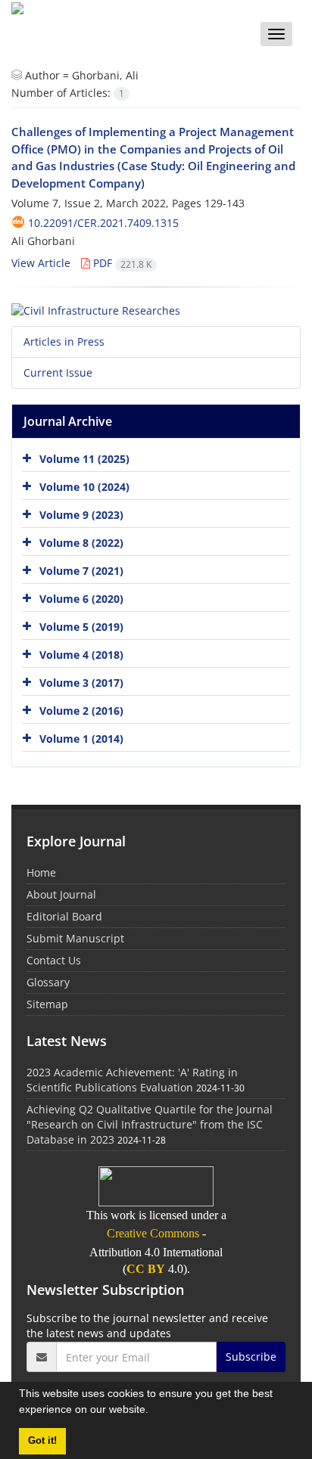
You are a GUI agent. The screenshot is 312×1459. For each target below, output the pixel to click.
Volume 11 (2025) (84, 459)
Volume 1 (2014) (81, 738)
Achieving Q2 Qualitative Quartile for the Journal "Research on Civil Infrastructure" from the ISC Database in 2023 (150, 1124)
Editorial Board (64, 916)
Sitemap (47, 1004)
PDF (120, 263)
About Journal (61, 894)
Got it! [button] (42, 1441)
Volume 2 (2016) (81, 710)
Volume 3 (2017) (81, 682)
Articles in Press (64, 341)
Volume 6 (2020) (81, 598)
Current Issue (57, 372)
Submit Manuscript (75, 938)
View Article (40, 263)
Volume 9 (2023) (81, 515)
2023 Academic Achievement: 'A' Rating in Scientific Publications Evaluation (132, 1079)
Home (41, 872)
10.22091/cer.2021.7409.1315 (103, 223)
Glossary (48, 982)
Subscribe (251, 1356)
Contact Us (54, 960)
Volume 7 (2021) (81, 570)
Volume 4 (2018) (81, 654)
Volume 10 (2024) (84, 487)
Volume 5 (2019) (81, 626)
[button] (153, 1411)
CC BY (145, 1268)
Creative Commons (153, 1233)
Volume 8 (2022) (81, 542)
